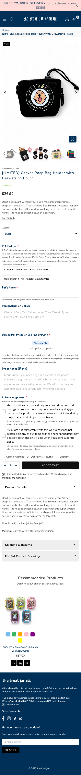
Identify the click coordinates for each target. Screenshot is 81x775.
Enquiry (64, 457)
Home (5, 30)
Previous (5, 93)
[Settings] (67, 19)
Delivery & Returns (41, 457)
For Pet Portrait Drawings (23, 556)
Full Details (8, 218)
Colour (6, 227)
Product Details (16, 487)
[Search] (11, 19)
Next (76, 93)
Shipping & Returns (18, 545)
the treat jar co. (10, 168)
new (6, 43)
